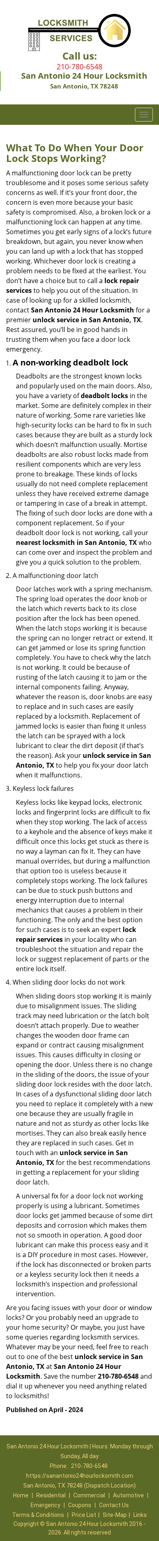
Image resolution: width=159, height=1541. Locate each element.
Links (140, 1515)
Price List (84, 1515)
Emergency (45, 1505)
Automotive (128, 1495)
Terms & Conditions (38, 1515)
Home (21, 1495)
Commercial (89, 1495)
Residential (51, 1495)
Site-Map (115, 1515)
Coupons (79, 1505)
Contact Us (114, 1505)
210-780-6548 (79, 66)
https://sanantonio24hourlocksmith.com (79, 1475)
